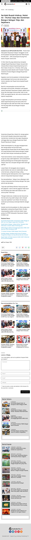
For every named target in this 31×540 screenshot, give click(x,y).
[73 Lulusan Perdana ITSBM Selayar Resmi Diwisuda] (23, 273)
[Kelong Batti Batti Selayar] (6, 484)
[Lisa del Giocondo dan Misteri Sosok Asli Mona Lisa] (6, 498)
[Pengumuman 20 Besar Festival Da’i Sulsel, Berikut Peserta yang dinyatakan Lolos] (6, 505)
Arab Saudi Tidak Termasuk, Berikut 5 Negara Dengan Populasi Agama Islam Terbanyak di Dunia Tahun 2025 (19, 469)
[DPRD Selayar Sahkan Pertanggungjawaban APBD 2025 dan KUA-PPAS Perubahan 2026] (8, 273)
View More (15, 437)
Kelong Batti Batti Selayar (17, 483)
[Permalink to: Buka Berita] (2, 25)
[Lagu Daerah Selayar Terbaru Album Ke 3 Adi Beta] (6, 477)
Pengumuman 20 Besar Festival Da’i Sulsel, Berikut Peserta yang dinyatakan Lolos (19, 504)
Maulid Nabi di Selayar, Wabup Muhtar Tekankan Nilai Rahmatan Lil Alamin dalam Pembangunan (14, 225)
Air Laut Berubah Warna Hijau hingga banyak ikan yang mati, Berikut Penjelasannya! (19, 462)
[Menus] (2, 4)
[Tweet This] (20, 247)
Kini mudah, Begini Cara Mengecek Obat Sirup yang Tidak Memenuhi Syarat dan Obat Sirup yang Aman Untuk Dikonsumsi (19, 490)
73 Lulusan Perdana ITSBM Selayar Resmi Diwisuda (14, 231)
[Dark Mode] (26, 4)
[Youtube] (18, 531)
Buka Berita (6, 25)
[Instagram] (16, 531)
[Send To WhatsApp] (29, 247)
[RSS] (21, 531)
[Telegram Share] (26, 247)
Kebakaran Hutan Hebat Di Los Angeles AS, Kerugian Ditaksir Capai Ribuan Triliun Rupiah (18, 511)
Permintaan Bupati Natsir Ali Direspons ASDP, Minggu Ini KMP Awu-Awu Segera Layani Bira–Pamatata (15, 221)
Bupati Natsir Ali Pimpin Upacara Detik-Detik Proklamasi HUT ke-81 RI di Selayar (15, 237)
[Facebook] (10, 531)
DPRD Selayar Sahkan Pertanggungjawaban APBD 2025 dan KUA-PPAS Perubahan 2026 (15, 228)
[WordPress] (13, 531)
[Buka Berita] (10, 4)
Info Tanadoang (5, 13)
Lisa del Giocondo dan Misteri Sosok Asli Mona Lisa (18, 497)
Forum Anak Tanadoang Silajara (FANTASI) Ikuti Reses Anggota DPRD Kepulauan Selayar (19, 456)
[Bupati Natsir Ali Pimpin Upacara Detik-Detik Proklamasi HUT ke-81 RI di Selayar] (23, 288)
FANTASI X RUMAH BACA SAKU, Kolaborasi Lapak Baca (18, 449)
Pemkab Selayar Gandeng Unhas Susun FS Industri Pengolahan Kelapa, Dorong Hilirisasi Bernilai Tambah (14, 234)
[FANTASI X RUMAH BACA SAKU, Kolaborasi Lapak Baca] (6, 449)
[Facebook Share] (17, 247)
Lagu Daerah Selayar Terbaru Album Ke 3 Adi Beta (18, 476)
